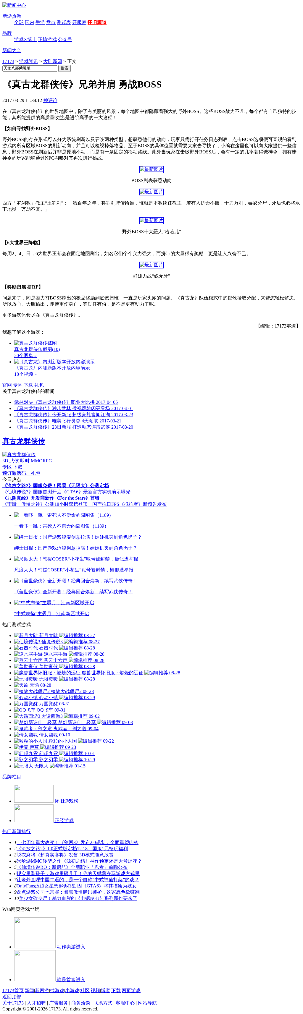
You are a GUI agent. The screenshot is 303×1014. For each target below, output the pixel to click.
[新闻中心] (14, 5)
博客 (105, 990)
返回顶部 (11, 996)
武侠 (14, 460)
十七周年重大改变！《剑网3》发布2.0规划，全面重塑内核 (77, 842)
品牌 (7, 33)
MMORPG (41, 460)
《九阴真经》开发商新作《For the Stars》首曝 (51, 497)
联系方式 (103, 1002)
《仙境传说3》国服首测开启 (32, 491)
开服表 (79, 22)
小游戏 (72, 990)
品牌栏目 (11, 776)
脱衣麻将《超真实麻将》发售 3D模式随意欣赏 (65, 854)
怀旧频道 (97, 22)
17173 (8, 61)
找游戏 (57, 990)
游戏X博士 (25, 39)
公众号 (65, 39)
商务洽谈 (80, 1002)
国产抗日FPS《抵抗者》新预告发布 (129, 504)
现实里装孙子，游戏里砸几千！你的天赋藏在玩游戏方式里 (78, 873)
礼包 (39, 385)
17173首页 (13, 990)
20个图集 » (25, 355)
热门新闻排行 (16, 831)
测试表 (64, 22)
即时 (25, 460)
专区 (17, 385)
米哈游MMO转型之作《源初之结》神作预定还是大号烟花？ (79, 861)
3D (5, 460)
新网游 (42, 990)
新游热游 (11, 16)
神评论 (50, 100)
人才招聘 (36, 1002)
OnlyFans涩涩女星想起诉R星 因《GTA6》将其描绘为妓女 (77, 885)
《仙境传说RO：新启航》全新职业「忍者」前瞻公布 (72, 867)
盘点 (51, 22)
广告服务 (58, 1002)
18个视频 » (25, 374)
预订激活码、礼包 (21, 473)
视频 (95, 990)
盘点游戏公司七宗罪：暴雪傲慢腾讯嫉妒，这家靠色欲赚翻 (78, 892)
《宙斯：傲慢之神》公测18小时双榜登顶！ (47, 504)
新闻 (29, 990)
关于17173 (13, 1002)
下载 (28, 385)
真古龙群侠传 (23, 441)
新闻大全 (11, 50)
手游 (40, 22)
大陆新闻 (52, 61)
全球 (19, 22)
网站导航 (147, 1002)
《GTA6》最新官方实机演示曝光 (96, 491)
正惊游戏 (47, 39)
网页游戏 (131, 990)
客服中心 (125, 1002)
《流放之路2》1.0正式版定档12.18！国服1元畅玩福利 (72, 848)
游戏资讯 (28, 61)
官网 (7, 385)
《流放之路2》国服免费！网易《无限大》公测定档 (55, 485)
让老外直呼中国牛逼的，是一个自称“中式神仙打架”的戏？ (78, 879)
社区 (85, 990)
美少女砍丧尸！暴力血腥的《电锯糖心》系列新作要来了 (78, 898)
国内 (29, 22)
